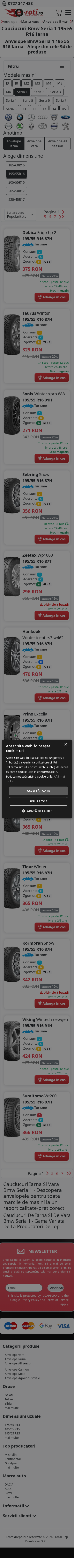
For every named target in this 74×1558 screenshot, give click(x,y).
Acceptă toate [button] (38, 790)
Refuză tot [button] (38, 801)
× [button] (65, 744)
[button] (37, 811)
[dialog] (37, 779)
